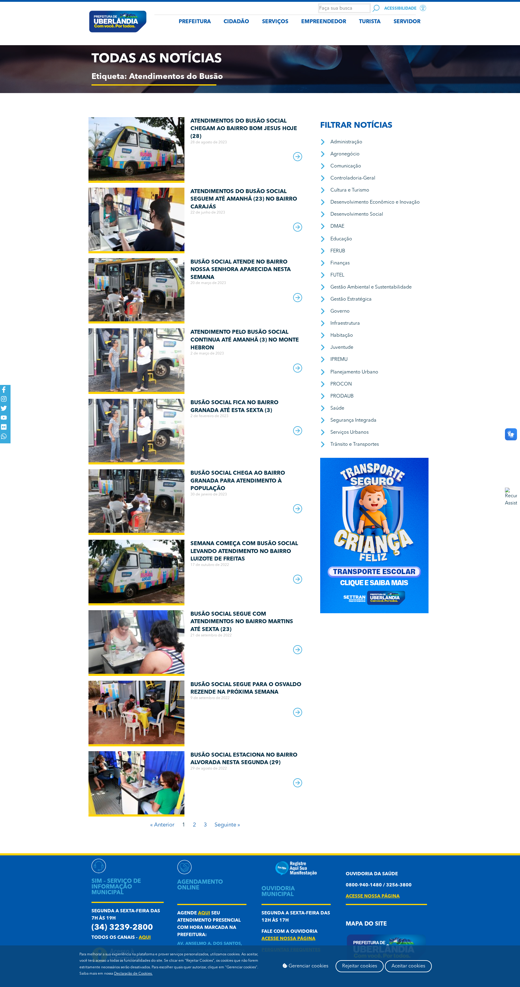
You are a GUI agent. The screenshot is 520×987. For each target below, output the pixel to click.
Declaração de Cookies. (133, 974)
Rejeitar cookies (359, 966)
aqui (145, 937)
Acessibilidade (400, 9)
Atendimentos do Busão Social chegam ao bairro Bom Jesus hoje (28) (243, 128)
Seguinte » (227, 825)
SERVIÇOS (275, 21)
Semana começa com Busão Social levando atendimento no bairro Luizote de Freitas (244, 551)
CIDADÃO (236, 21)
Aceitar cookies (408, 966)
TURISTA (370, 21)
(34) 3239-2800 (122, 928)
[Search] (376, 8)
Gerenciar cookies (307, 966)
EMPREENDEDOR (323, 21)
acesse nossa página (288, 939)
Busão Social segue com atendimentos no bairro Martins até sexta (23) (241, 621)
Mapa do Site (366, 924)
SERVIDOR (407, 21)
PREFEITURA (195, 21)
